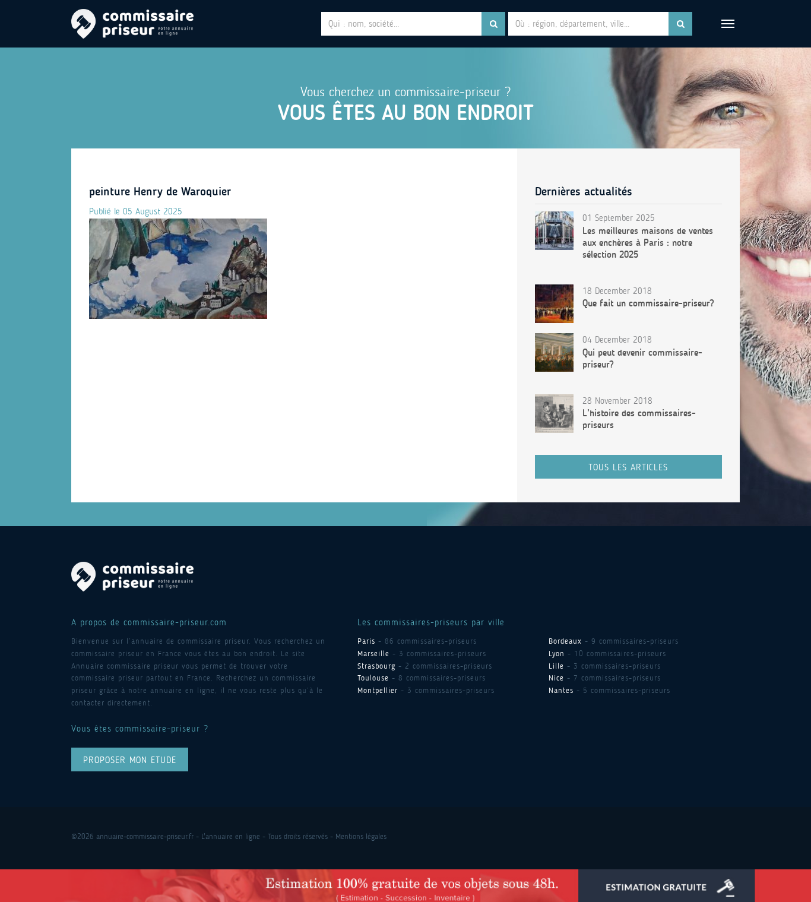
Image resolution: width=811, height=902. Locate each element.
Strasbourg (376, 666)
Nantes (561, 690)
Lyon (557, 653)
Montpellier (377, 690)
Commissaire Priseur (132, 24)
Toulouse (373, 677)
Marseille (373, 653)
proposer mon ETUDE (129, 760)
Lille (556, 666)
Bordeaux (565, 641)
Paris (366, 641)
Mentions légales (361, 836)
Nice (556, 677)
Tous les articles (628, 467)
